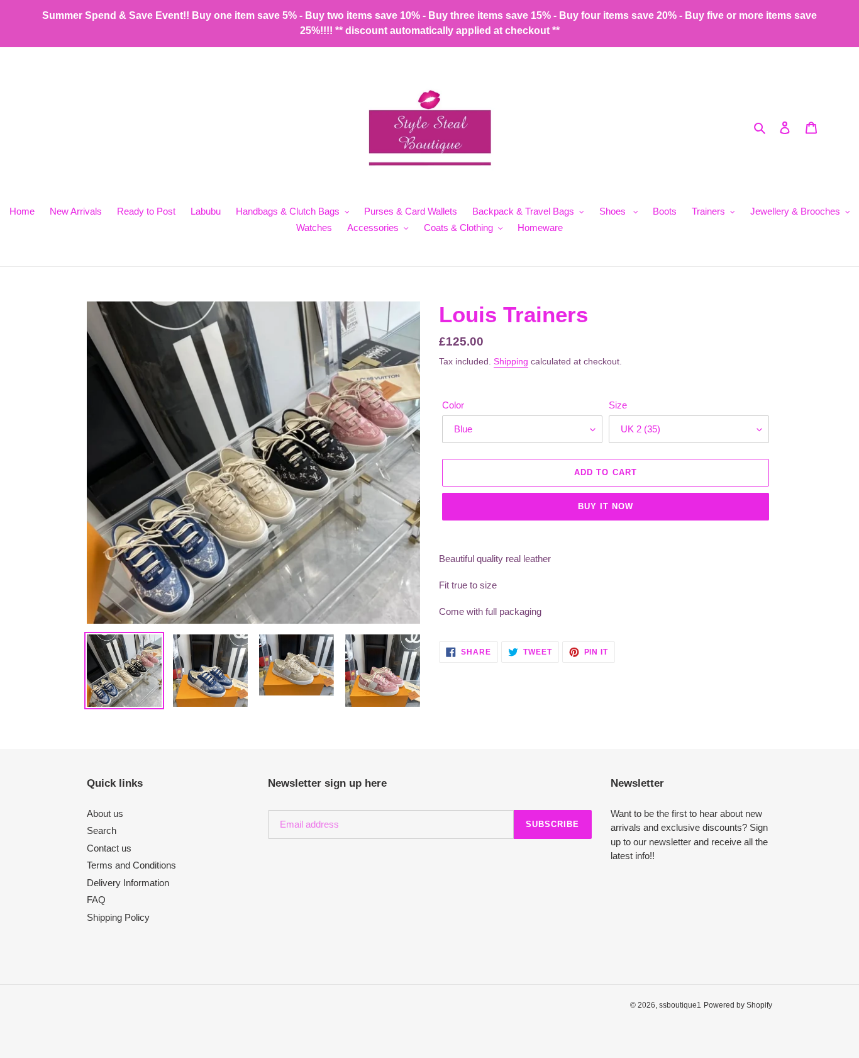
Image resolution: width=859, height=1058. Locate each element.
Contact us (109, 848)
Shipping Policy (118, 917)
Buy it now (605, 506)
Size (618, 405)
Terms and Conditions (131, 865)
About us (105, 813)
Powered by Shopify (738, 1005)
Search (101, 830)
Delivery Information (128, 882)
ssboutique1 (680, 1005)
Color (453, 405)
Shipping (511, 361)
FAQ (96, 899)
